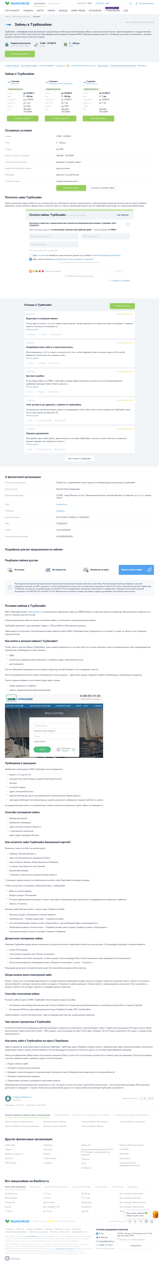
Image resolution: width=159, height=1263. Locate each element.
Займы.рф (85, 1145)
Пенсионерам (11, 1198)
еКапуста (9, 1158)
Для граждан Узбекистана (132, 1207)
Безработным (11, 1194)
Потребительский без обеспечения (60, 83)
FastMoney (86, 1168)
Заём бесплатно (91, 83)
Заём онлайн (15, 83)
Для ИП (85, 1211)
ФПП (83, 1164)
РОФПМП (124, 1149)
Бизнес (8, 1207)
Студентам (10, 1202)
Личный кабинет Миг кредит (94, 1122)
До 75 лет (47, 1211)
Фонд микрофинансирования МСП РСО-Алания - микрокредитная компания (97, 1152)
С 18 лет (9, 1211)
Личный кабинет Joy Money (132, 1122)
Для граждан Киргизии (130, 1198)
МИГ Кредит (11, 1163)
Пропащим (86, 1202)
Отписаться (135, 1246)
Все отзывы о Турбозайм (79, 459)
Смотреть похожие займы (103, 188)
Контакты (142, 66)
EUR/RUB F (100, 3)
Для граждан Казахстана (131, 1194)
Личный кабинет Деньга (92, 1126)
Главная (7, 16)
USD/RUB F (81, 3)
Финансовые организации (21, 16)
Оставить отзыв (122, 306)
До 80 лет (85, 1194)
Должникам (48, 1202)
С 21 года (85, 1198)
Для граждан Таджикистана (132, 1202)
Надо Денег (125, 1158)
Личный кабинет (46, 66)
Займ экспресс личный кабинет (19, 1122)
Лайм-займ (10, 1145)
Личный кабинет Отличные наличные (22, 1126)
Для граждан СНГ (51, 1207)
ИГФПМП (124, 1154)
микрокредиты (35, 612)
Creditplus (47, 1163)
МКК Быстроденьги (14, 1154)
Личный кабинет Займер (54, 1122)
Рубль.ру (85, 1159)
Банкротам (86, 1207)
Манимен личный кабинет (55, 1126)
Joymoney (47, 1149)
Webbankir (48, 1145)
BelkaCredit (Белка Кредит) (132, 1145)
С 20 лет (47, 1198)
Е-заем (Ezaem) (49, 1158)
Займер (8, 1149)
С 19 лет (47, 1194)
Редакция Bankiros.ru (22, 1097)
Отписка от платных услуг (83, 66)
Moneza (46, 1154)
